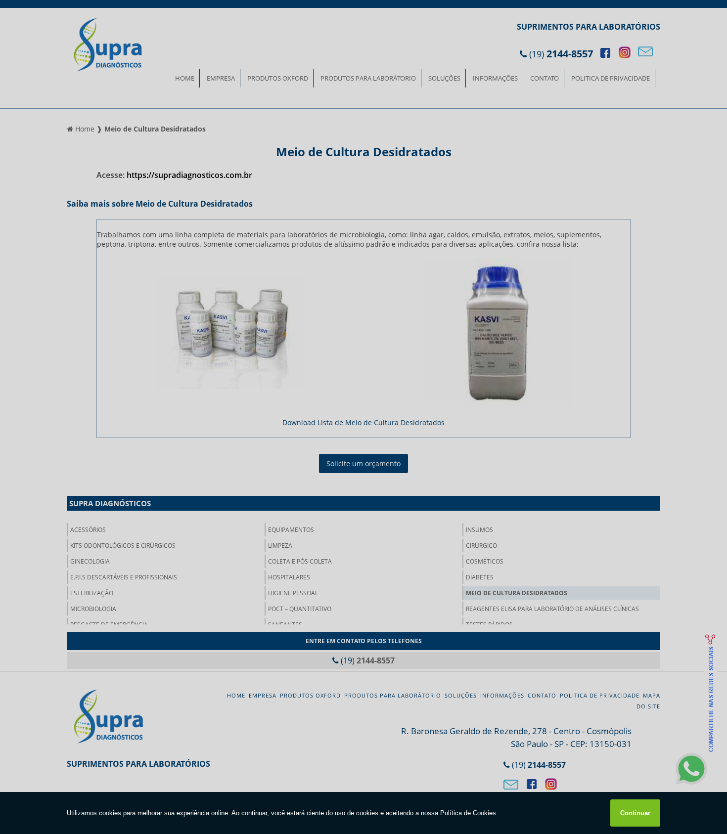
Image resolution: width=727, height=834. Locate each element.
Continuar (635, 813)
